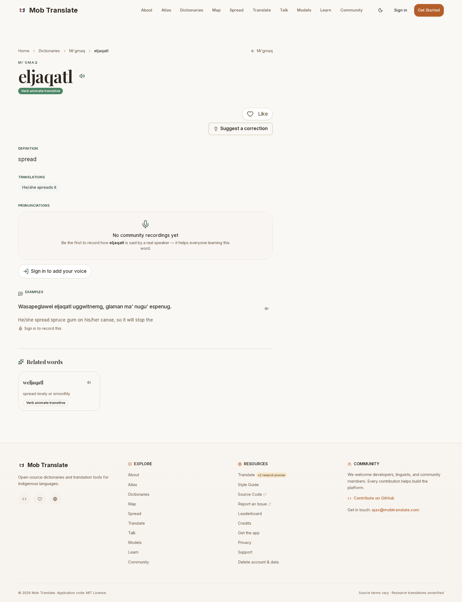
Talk (284, 10)
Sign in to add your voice (59, 271)
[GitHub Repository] (24, 499)
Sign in (400, 10)
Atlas (166, 10)
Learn (325, 10)
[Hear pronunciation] (82, 76)
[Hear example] (266, 308)
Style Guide (248, 484)
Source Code (250, 494)
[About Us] (55, 499)
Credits (244, 523)
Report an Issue (252, 504)
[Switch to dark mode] (380, 10)
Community (351, 10)
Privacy (244, 542)
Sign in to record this (42, 328)
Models (304, 10)
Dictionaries (191, 10)
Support (245, 552)
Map (216, 10)
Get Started (429, 10)
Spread (237, 10)
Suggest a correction (244, 128)
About (146, 10)
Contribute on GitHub (374, 498)
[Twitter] (39, 499)
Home (23, 50)
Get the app (249, 533)
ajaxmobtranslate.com (395, 510)
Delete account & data (258, 562)
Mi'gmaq (77, 50)
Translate (262, 10)
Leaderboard (250, 513)
